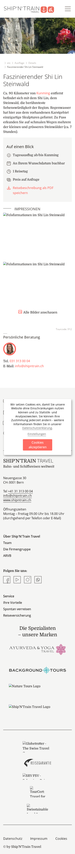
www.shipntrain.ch (17, 500)
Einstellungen (37, 434)
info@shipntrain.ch (29, 366)
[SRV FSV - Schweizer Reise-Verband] (37, 776)
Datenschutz (12, 838)
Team (7, 543)
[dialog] (37, 427)
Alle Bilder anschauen (40, 312)
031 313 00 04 (20, 361)
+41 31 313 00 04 (20, 491)
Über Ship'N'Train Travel (21, 536)
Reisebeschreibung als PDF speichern (33, 190)
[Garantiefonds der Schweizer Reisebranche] (37, 763)
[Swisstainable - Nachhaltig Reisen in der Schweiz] (37, 808)
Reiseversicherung (17, 615)
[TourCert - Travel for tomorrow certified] (37, 791)
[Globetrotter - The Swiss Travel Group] (37, 746)
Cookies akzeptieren (38, 444)
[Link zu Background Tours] (37, 669)
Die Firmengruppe (17, 549)
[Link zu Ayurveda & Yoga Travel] (37, 649)
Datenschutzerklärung (37, 428)
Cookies (61, 838)
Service (8, 596)
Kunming (43, 93)
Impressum (38, 838)
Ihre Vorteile (12, 602)
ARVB (7, 555)
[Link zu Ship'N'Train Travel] (37, 711)
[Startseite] (31, 9)
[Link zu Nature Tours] (37, 690)
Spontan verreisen (17, 609)
